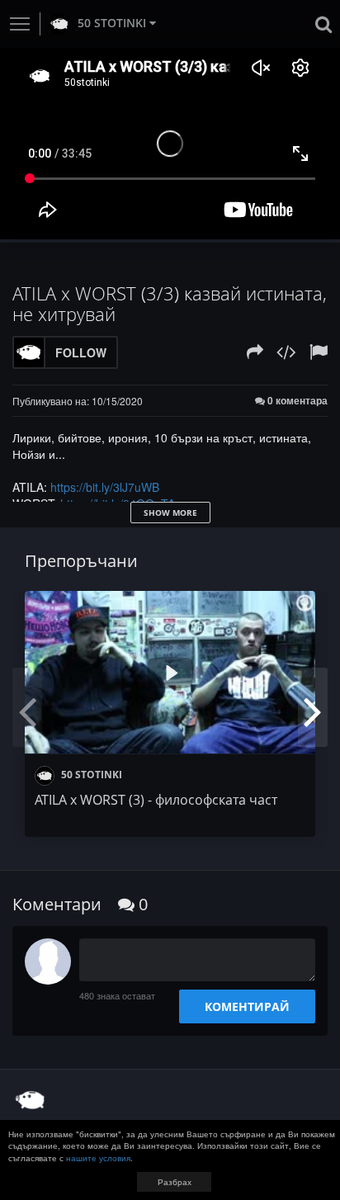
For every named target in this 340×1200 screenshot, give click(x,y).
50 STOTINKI (111, 23)
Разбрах (174, 1182)
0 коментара (296, 401)
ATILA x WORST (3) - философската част (156, 800)
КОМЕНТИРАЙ (247, 1006)
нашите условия (98, 1158)
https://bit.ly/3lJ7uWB (104, 487)
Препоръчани (81, 561)
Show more (170, 512)
